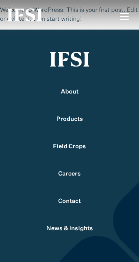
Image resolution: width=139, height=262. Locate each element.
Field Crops (69, 147)
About (70, 92)
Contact (69, 201)
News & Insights (69, 229)
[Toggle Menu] (124, 16)
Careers (69, 174)
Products (69, 119)
